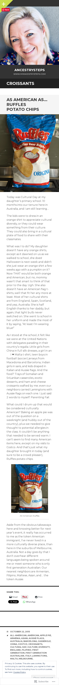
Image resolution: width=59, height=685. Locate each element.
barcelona (30, 641)
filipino (26, 650)
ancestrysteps (29, 70)
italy (28, 656)
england (15, 650)
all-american (18, 635)
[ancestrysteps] (29, 35)
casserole (44, 641)
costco (22, 644)
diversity (44, 647)
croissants (35, 644)
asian (24, 638)
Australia (16, 641)
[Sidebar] (3, 3)
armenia (15, 638)
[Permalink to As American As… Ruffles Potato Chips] (29, 153)
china (13, 644)
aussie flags (36, 638)
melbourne (26, 658)
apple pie (45, 635)
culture (32, 647)
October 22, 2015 (20, 631)
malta (14, 658)
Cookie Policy (19, 672)
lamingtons (39, 656)
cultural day (18, 647)
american (33, 635)
